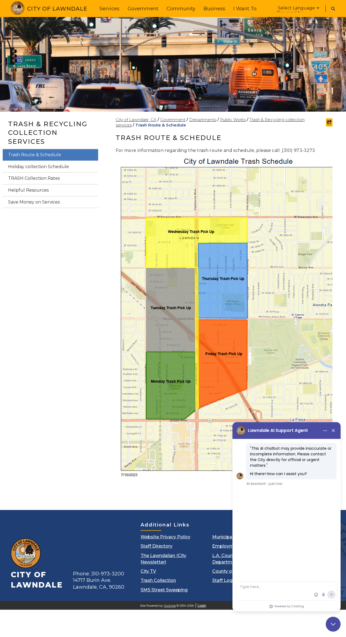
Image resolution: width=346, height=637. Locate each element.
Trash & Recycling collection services (47, 132)
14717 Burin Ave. (98, 583)
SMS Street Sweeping (164, 589)
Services (109, 9)
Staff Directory (156, 546)
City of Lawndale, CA (136, 119)
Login (202, 605)
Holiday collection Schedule (38, 166)
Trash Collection (158, 580)
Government (143, 9)
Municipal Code (229, 536)
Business (214, 9)
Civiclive (170, 606)
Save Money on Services (34, 202)
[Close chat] (333, 624)
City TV (148, 571)
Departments (202, 119)
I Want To (245, 9)
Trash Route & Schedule (34, 154)
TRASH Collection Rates (34, 178)
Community (181, 9)
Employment (226, 546)
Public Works (233, 119)
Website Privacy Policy (165, 536)
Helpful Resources (28, 190)
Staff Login (224, 580)
